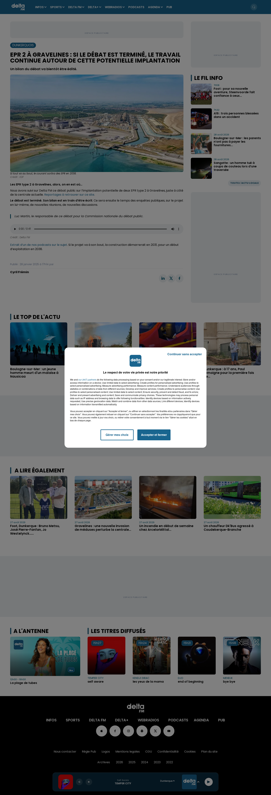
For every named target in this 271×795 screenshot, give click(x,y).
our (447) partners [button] (87, 379)
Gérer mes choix (117, 435)
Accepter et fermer (154, 435)
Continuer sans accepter (184, 354)
